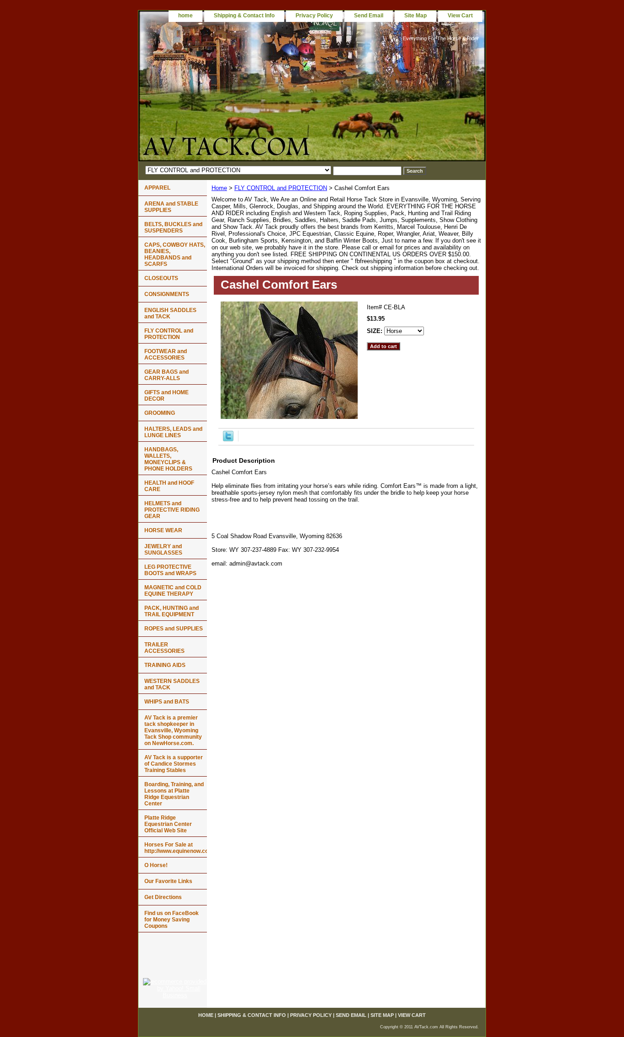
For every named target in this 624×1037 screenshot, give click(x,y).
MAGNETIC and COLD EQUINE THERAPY (172, 590)
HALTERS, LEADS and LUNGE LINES (173, 432)
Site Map (415, 15)
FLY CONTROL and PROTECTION (280, 188)
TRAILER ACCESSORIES (164, 647)
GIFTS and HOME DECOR (166, 395)
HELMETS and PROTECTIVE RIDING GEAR (172, 509)
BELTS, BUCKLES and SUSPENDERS (173, 227)
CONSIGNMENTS (166, 294)
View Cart (460, 15)
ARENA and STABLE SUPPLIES (171, 207)
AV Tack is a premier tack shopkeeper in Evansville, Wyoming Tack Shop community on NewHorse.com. (173, 730)
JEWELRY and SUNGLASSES (163, 549)
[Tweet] (228, 439)
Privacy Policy (314, 15)
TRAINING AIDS (164, 665)
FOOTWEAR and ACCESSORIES (165, 354)
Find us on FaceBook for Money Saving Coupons (171, 919)
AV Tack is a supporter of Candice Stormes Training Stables (173, 763)
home (185, 15)
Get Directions (163, 897)
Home (219, 188)
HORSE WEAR (163, 530)
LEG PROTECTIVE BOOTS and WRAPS (170, 570)
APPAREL (157, 188)
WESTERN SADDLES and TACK (172, 684)
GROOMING (159, 413)
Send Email (368, 15)
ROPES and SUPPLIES (173, 628)
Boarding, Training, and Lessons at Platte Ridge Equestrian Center (174, 794)
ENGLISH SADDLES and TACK (170, 313)
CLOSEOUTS (161, 278)
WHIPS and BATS (166, 701)
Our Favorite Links (168, 881)
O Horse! (156, 865)
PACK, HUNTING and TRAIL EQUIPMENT (171, 611)
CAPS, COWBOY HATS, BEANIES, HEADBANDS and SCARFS (174, 254)
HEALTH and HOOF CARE (169, 486)
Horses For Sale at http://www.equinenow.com (175, 847)
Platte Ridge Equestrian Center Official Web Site (168, 824)
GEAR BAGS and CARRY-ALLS (166, 375)
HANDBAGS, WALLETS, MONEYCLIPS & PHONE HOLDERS (168, 459)
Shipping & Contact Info (244, 15)
